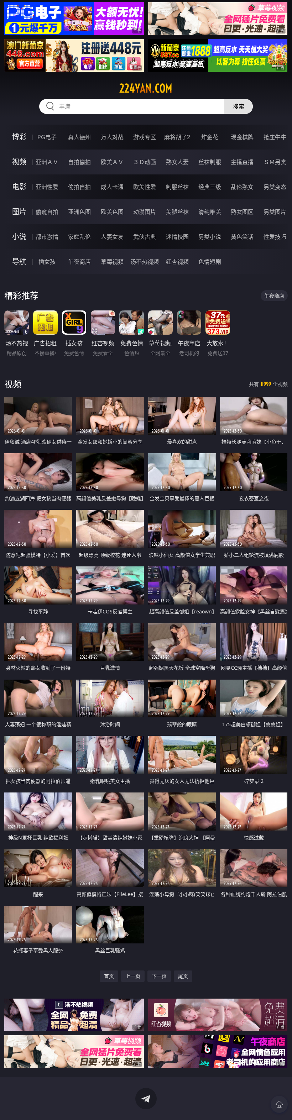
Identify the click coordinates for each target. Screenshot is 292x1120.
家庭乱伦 (79, 237)
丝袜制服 (209, 162)
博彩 (19, 137)
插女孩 (47, 262)
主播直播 (242, 162)
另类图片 (275, 212)
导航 (19, 261)
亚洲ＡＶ (47, 162)
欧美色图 (112, 212)
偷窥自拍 (47, 212)
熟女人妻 (177, 162)
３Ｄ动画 (144, 162)
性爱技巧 (275, 237)
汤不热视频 (144, 262)
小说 (19, 236)
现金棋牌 (242, 137)
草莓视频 (112, 262)
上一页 (132, 976)
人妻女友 (112, 237)
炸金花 (209, 137)
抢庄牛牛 (275, 137)
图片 (19, 211)
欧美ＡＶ (112, 162)
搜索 (238, 106)
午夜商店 (79, 262)
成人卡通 (112, 187)
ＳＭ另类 (275, 162)
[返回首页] (279, 1104)
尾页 (183, 976)
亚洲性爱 (47, 187)
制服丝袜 (177, 187)
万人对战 (112, 137)
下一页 (159, 976)
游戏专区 (144, 137)
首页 (109, 976)
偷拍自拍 (79, 187)
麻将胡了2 (177, 137)
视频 (19, 162)
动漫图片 (144, 212)
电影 (19, 187)
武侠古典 (144, 237)
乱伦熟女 (242, 187)
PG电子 (47, 137)
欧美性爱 (144, 187)
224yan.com (145, 88)
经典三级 (209, 187)
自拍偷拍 (79, 162)
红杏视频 (177, 262)
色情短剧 (209, 262)
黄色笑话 (242, 237)
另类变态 (275, 187)
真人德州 (79, 137)
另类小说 (209, 237)
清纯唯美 (209, 212)
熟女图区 (242, 212)
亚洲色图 (79, 212)
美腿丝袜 (177, 212)
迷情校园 (177, 237)
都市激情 (47, 237)
